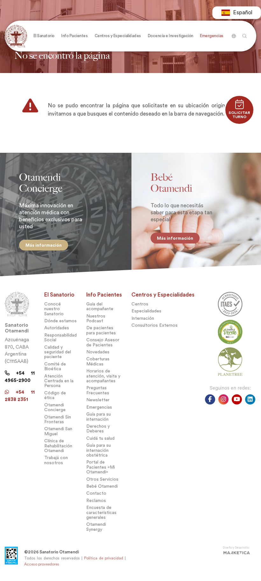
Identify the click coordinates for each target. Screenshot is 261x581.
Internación (142, 318)
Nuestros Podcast (95, 318)
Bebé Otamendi (102, 486)
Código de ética (55, 395)
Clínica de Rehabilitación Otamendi (58, 445)
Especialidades (146, 311)
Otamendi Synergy (96, 526)
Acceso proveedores (41, 564)
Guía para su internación (98, 416)
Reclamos (96, 500)
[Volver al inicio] (17, 36)
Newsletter (97, 399)
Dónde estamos (60, 320)
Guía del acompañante (99, 306)
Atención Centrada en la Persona (59, 381)
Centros (139, 304)
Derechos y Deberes (98, 428)
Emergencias (99, 407)
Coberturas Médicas (97, 361)
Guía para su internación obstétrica (98, 450)
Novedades (97, 352)
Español (242, 13)
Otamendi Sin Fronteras (57, 419)
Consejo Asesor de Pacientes (102, 342)
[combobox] (236, 12)
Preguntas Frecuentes (97, 390)
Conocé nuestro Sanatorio (54, 309)
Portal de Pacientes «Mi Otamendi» (100, 467)
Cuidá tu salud (100, 438)
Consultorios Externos (154, 325)
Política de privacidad (103, 558)
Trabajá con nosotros (56, 460)
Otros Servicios (102, 479)
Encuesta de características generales (101, 512)
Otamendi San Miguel (58, 431)
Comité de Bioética (55, 366)
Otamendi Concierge (55, 407)
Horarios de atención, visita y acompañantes (103, 376)
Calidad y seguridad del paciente (57, 352)
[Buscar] (233, 33)
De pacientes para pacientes (101, 330)
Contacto (96, 493)
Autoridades (56, 327)
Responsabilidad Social (60, 337)
